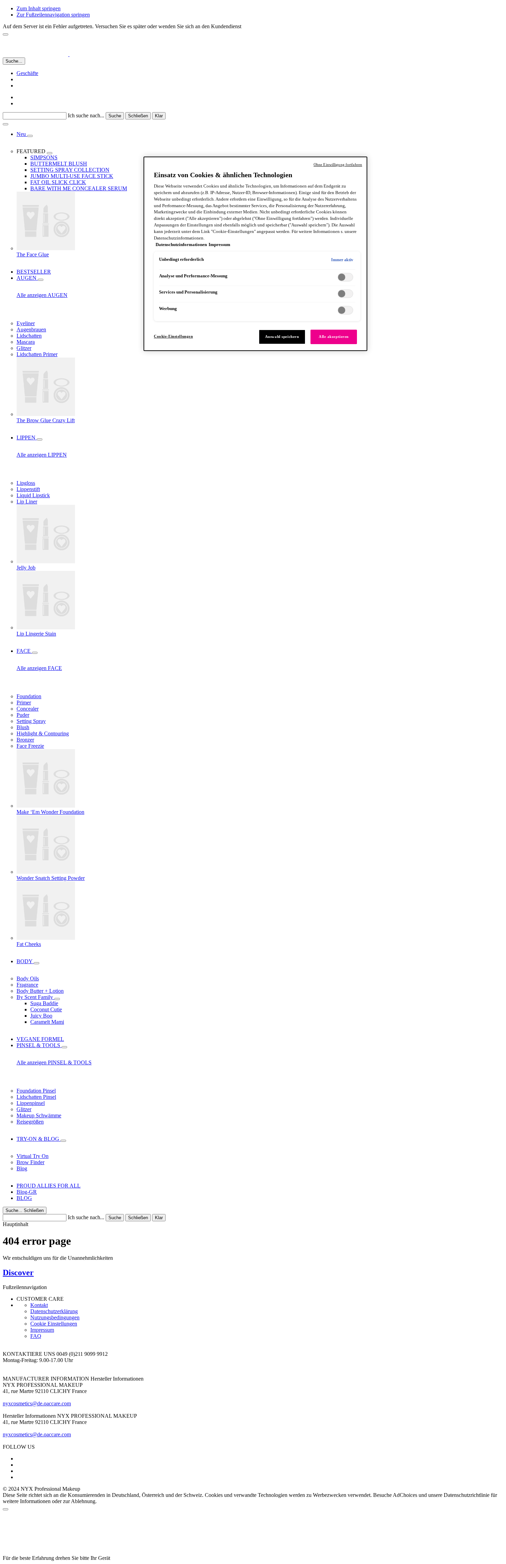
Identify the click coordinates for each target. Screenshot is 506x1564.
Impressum (42, 1330)
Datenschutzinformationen (181, 244)
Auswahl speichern (282, 336)
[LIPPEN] (39, 439)
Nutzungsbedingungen (55, 1317)
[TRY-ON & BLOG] (63, 1141)
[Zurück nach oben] (5, 1509)
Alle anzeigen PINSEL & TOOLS (54, 1062)
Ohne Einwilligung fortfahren (338, 164)
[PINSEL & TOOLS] (64, 1047)
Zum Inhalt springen (39, 8)
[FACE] (35, 653)
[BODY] (36, 963)
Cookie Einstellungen (53, 1324)
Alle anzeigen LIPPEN (42, 455)
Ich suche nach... (86, 115)
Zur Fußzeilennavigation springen (53, 15)
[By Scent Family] (57, 999)
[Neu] (30, 136)
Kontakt (39, 1305)
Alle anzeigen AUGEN (42, 295)
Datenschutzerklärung (54, 1311)
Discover (18, 1272)
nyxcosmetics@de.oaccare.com (37, 1403)
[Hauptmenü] (5, 124)
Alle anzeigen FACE (39, 668)
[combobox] (34, 115)
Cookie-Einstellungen (173, 336)
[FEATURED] (49, 153)
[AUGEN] (40, 280)
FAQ (35, 1336)
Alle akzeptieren (334, 336)
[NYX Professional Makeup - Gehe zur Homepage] (47, 54)
